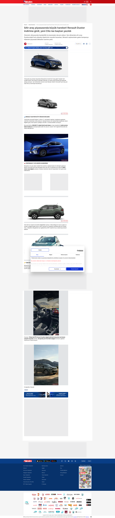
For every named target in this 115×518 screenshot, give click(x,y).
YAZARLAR (67, 4)
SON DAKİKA (26, 4)
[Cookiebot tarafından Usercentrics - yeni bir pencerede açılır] (78, 251)
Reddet (40, 250)
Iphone (61, 465)
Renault (26, 389)
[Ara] (91, 2)
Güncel (25, 468)
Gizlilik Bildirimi (63, 470)
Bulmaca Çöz (45, 465)
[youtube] (69, 461)
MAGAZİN (50, 4)
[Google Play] (47, 461)
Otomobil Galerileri (32, 24)
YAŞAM (61, 4)
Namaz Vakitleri (26, 479)
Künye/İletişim (63, 472)
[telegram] (84, 44)
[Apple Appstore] (39, 461)
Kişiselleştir (56, 268)
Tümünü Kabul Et (74, 268)
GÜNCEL (33, 4)
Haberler (25, 24)
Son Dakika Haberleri (28, 465)
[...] (90, 44)
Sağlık (43, 468)
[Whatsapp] (87, 44)
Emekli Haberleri (27, 477)
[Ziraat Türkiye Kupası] (91, 4)
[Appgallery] (54, 461)
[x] (65, 461)
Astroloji (44, 470)
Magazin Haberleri (27, 472)
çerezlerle (75, 516)
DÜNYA (56, 4)
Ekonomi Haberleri (27, 470)
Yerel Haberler (45, 475)
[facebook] (62, 461)
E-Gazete (44, 484)
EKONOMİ (39, 4)
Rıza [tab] (37, 254)
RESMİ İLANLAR (75, 4)
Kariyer (61, 475)
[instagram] (72, 461)
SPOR (45, 4)
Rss (61, 468)
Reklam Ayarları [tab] (64, 254)
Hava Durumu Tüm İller (28, 481)
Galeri (43, 481)
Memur (43, 472)
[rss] (75, 461)
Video (43, 477)
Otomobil (44, 479)
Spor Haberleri (26, 475)
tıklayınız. (87, 516)
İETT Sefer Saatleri (27, 484)
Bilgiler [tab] (50, 254)
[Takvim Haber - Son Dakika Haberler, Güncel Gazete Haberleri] (27, 2)
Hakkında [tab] (78, 254)
